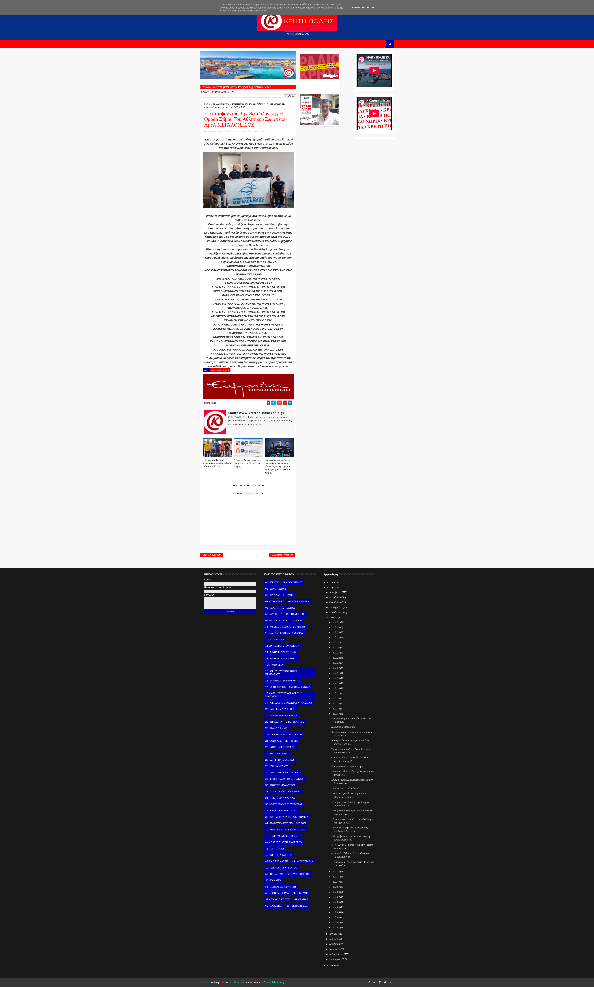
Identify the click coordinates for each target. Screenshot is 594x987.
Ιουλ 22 (336, 667)
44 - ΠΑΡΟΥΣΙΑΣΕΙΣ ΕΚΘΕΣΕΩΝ (283, 842)
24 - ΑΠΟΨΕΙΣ (273, 740)
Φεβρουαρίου (336, 954)
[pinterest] (385, 982)
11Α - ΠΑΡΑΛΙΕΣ (274, 639)
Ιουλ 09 (336, 886)
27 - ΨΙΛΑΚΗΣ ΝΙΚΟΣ (277, 753)
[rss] (390, 982)
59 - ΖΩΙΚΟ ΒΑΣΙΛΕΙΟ (278, 899)
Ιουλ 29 (336, 632)
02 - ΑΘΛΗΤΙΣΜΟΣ (221, 103)
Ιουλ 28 (336, 637)
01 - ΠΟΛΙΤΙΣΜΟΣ (293, 582)
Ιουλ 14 (336, 708)
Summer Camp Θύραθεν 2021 (346, 788)
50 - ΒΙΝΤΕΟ (290, 867)
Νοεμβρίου (335, 597)
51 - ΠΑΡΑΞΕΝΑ (274, 874)
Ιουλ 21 (336, 673)
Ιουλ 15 (336, 703)
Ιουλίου (333, 617)
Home (207, 103)
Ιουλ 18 (336, 688)
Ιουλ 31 (336, 622)
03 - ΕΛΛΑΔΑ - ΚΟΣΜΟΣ (279, 595)
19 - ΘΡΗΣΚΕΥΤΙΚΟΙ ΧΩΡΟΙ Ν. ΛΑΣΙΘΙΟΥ (289, 702)
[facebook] (369, 982)
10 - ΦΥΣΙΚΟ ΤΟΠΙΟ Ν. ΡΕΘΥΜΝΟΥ (285, 626)
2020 (329, 965)
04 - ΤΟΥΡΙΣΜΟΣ (274, 601)
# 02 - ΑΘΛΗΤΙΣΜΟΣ (220, 370)
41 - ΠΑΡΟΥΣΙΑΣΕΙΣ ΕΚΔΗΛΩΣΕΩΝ (285, 823)
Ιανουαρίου (335, 959)
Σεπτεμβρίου (336, 607)
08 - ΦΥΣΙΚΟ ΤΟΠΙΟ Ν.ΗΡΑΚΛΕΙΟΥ (285, 614)
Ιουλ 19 (336, 683)
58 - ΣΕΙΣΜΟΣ (300, 893)
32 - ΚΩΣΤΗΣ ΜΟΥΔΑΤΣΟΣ (280, 785)
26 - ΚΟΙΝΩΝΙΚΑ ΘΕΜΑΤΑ (280, 747)
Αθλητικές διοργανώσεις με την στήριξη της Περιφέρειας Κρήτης (247, 463)
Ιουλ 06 (336, 902)
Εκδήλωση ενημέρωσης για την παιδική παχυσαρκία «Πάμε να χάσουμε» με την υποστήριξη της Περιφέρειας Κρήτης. (278, 466)
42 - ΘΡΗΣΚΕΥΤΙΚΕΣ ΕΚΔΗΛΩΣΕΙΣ (285, 829)
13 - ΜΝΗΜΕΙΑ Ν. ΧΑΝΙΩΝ (280, 652)
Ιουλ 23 (336, 662)
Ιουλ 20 (336, 678)
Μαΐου (333, 938)
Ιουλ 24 (336, 657)
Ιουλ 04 (336, 912)
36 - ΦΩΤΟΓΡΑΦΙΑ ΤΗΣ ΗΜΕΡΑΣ (283, 804)
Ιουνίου (333, 933)
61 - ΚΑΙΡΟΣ (301, 899)
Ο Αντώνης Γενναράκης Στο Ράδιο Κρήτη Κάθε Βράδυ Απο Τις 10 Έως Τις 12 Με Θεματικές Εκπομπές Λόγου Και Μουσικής (319, 85)
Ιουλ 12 (336, 871)
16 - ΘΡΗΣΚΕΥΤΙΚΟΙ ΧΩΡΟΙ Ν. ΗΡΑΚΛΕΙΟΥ (282, 673)
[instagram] (379, 982)
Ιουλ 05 (336, 907)
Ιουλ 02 (336, 922)
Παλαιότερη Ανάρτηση (282, 554)
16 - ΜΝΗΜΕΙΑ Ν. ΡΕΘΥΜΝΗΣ (282, 680)
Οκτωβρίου (335, 602)
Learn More (357, 7)
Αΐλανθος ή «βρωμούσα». (344, 726)
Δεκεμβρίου (335, 592)
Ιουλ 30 (336, 627)
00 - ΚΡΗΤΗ (272, 582)
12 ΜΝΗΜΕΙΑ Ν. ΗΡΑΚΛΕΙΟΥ (282, 645)
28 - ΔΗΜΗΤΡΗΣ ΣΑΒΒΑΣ (279, 759)
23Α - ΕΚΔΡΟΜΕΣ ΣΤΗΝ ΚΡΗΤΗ (283, 734)
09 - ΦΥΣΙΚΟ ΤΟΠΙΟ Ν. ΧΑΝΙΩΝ (283, 620)
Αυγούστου (335, 612)
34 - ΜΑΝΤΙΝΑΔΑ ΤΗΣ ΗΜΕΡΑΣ (283, 791)
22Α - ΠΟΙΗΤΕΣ (295, 721)
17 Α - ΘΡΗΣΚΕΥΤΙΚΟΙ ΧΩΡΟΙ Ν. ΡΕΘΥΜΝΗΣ (283, 695)
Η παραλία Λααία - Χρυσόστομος (347, 766)
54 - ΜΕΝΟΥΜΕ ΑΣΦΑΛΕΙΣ (280, 886)
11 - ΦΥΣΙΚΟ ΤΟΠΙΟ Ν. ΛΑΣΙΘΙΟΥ (284, 633)
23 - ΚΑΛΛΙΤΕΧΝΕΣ (276, 728)
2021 (329, 587)
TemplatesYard (236, 982)
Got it (370, 7)
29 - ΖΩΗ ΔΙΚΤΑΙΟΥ (276, 766)
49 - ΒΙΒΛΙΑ (272, 867)
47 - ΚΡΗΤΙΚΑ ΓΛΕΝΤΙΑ (279, 855)
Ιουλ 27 (336, 642)
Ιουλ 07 (336, 897)
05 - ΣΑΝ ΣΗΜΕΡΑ (298, 601)
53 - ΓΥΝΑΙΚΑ (273, 880)
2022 (329, 582)
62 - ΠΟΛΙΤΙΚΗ (274, 905)
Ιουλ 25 (336, 652)
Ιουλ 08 (336, 891)
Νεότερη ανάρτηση (211, 554)
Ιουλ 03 (336, 917)
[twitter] (374, 982)
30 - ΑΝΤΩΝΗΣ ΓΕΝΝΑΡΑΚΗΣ (282, 772)
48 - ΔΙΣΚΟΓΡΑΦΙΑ (302, 861)
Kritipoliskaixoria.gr (275, 982)
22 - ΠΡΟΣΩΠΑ (273, 721)
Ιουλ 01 (336, 927)
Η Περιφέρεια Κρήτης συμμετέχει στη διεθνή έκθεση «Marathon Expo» (217, 463)
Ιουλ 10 (336, 881)
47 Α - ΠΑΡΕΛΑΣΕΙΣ (276, 861)
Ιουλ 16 (336, 698)
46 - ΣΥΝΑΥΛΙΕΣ (274, 848)
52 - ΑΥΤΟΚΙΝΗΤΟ (298, 874)
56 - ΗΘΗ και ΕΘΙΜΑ (277, 893)
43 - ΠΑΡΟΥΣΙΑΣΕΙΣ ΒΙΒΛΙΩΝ (282, 836)
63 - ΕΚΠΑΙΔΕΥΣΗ (297, 905)
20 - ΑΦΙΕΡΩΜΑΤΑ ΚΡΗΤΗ (280, 709)
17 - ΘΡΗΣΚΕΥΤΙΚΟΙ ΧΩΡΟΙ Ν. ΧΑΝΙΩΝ (287, 687)
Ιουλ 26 (336, 647)
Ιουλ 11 (336, 876)
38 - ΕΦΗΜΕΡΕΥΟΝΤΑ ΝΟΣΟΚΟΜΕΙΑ (286, 817)
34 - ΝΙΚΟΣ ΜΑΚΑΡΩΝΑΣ (280, 798)
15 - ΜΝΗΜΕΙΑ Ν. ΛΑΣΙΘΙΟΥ (281, 658)
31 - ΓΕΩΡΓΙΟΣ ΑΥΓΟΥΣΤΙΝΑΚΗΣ (284, 778)
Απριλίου (334, 943)
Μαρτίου (334, 949)
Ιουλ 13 (336, 713)
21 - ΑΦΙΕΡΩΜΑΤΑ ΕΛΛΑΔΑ (281, 715)
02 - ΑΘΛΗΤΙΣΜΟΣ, (258, 131)
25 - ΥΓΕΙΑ (291, 740)
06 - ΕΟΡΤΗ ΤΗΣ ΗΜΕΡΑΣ (280, 607)
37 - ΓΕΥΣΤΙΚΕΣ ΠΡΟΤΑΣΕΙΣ (281, 810)
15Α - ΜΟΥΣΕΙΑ (274, 664)
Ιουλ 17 (336, 693)
